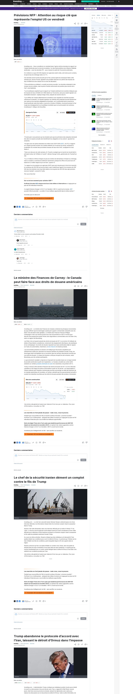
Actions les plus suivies (98, 191)
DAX (93, 39)
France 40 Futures (95, 32)
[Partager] (75, 23)
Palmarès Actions (96, 141)
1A (36, 119)
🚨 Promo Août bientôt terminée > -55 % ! (90, 1)
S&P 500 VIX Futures (96, 37)
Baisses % (109, 144)
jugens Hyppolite (20, 248)
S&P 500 (93, 41)
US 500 (93, 34)
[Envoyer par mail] (40, 206)
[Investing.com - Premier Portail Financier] (18, 1)
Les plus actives (95, 144)
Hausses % (102, 144)
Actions (109, 15)
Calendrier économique (68, 3)
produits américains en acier (44, 363)
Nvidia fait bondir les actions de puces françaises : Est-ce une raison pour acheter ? (104, 114)
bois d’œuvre (52, 346)
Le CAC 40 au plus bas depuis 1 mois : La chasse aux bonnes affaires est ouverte (104, 99)
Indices (98, 15)
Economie (23, 22)
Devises (93, 15)
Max (41, 119)
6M (33, 119)
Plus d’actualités (102, 135)
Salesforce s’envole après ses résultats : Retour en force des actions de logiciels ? (104, 107)
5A (38, 119)
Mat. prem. (104, 15)
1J (26, 119)
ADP (62, 143)
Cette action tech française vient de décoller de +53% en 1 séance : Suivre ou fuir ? (104, 121)
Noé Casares (22, 239)
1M (31, 119)
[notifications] (116, 1)
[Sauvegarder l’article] (78, 23)
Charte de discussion (18, 227)
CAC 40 (93, 30)
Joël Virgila (22, 257)
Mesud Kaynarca (20, 230)
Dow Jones (94, 43)
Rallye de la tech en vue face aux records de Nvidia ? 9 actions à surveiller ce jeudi (103, 129)
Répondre (18, 236)
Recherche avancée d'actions (81, 3)
